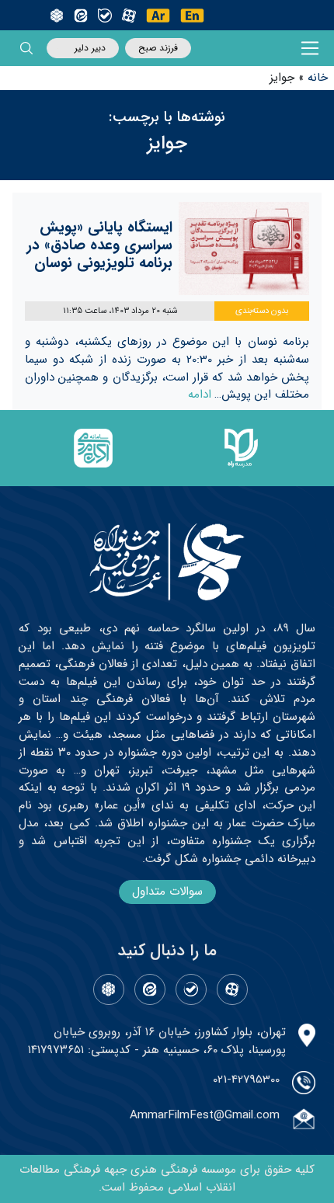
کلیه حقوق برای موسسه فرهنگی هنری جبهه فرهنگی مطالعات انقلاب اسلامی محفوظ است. (167, 1178)
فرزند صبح (158, 47)
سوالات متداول (167, 891)
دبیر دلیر (90, 47)
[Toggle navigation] (310, 49)
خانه (318, 77)
